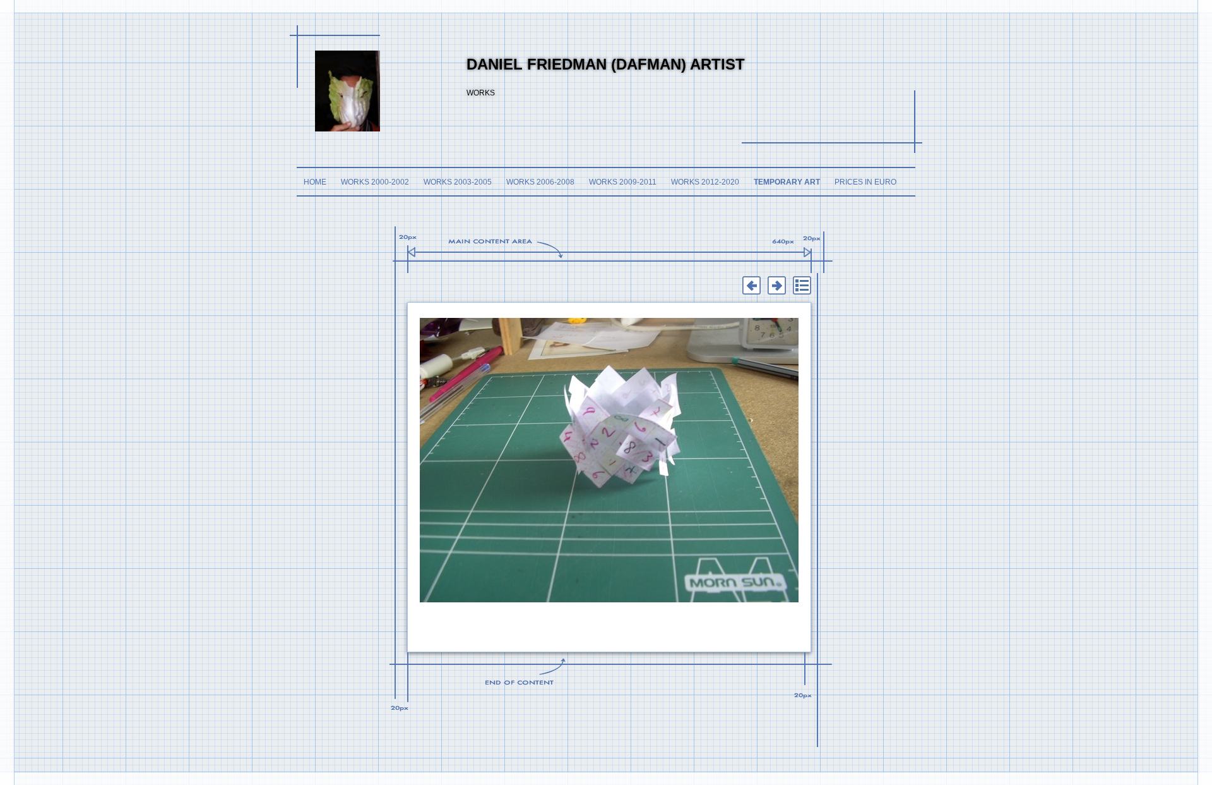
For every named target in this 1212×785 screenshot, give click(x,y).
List (801, 285)
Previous (751, 285)
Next (776, 285)
